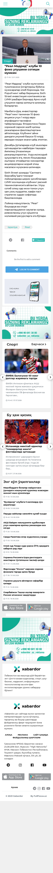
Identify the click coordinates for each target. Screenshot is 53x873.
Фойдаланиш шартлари (26, 737)
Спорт (7, 61)
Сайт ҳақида (40, 735)
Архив (14, 787)
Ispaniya (12, 227)
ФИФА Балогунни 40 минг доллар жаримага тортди (22, 377)
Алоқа (8, 735)
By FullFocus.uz (39, 796)
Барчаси (38, 344)
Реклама (23, 735)
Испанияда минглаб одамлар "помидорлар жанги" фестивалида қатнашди (24, 449)
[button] (2, 391)
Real (27, 227)
